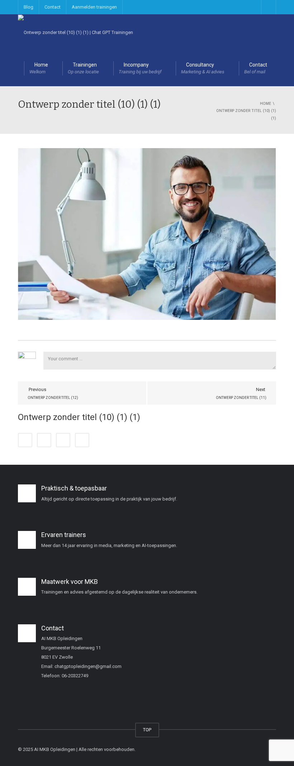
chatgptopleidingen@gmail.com (88, 666)
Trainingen (83, 68)
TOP (147, 729)
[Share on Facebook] (25, 440)
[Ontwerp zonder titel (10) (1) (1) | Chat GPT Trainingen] (75, 32)
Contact (52, 7)
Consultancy (202, 68)
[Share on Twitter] (44, 440)
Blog (28, 7)
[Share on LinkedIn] (63, 440)
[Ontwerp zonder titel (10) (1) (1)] (147, 233)
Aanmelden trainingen (94, 7)
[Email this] (82, 440)
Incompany (140, 68)
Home (38, 68)
